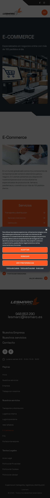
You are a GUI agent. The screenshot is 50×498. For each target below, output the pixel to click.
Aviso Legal (40, 268)
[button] (46, 229)
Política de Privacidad (28, 268)
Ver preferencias (25, 263)
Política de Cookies (13, 268)
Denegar (25, 256)
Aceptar (25, 250)
